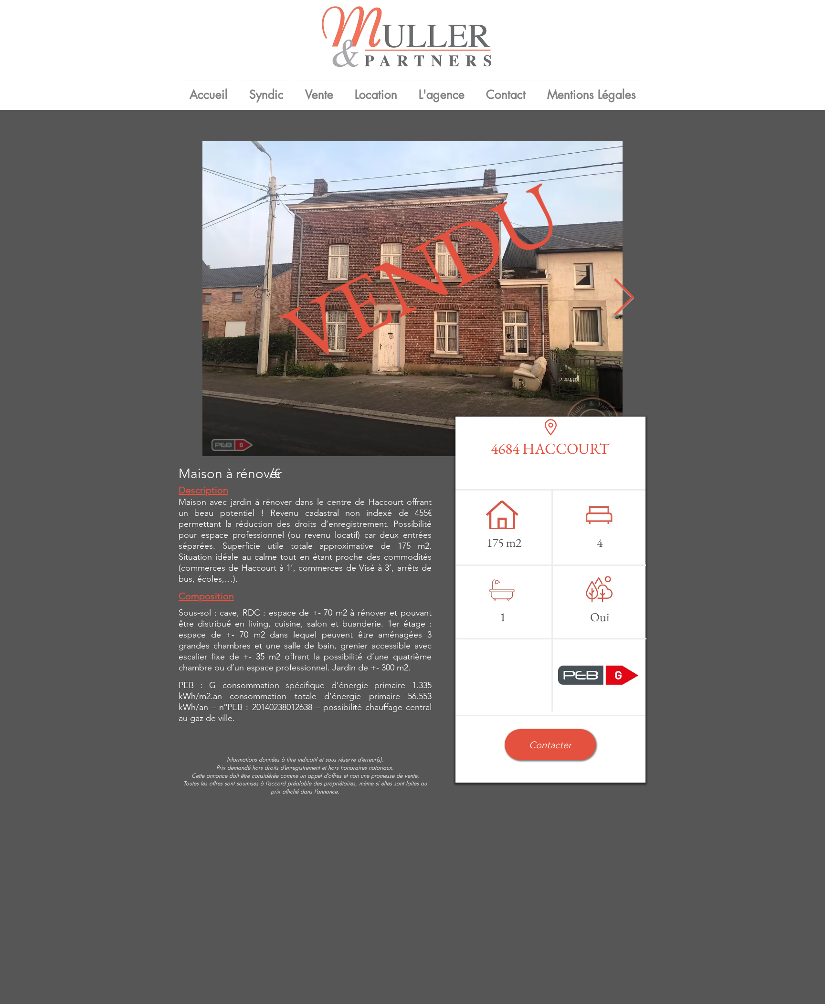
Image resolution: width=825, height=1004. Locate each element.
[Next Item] (623, 299)
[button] (550, 744)
